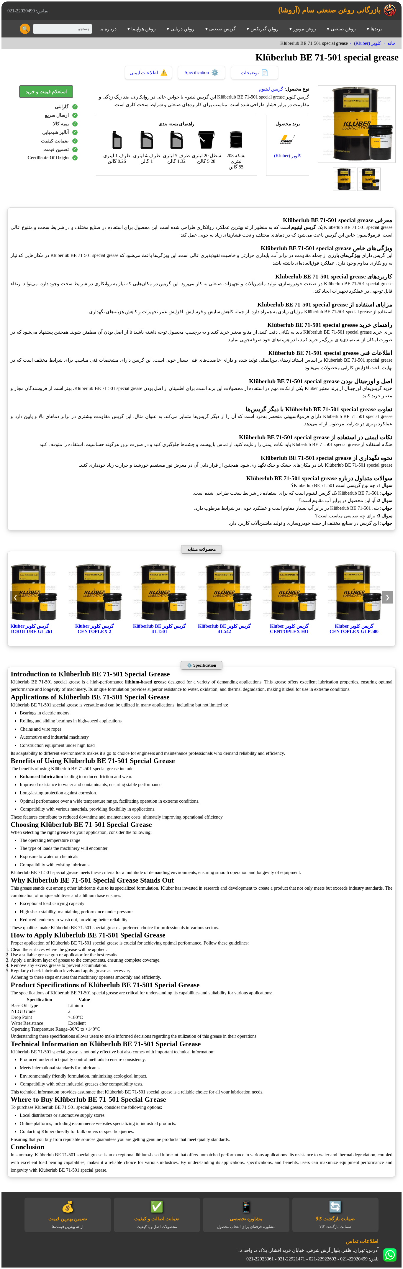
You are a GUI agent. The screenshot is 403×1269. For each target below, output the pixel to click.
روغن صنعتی (343, 28)
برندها (376, 28)
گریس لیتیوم (271, 88)
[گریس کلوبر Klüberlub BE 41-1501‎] (159, 620)
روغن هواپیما (143, 28)
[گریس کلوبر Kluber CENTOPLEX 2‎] (94, 620)
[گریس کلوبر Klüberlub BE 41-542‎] (224, 620)
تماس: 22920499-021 (27, 10)
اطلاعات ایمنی (149, 72)
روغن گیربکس (264, 28)
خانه (391, 43)
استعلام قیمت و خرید (46, 91)
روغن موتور (304, 28)
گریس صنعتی (222, 28)
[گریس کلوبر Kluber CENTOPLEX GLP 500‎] (354, 620)
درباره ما (108, 28)
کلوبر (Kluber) (367, 43)
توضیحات (254, 72)
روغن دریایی (182, 28)
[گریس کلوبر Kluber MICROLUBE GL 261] (29, 620)
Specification (202, 72)
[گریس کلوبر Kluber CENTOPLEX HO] (289, 620)
